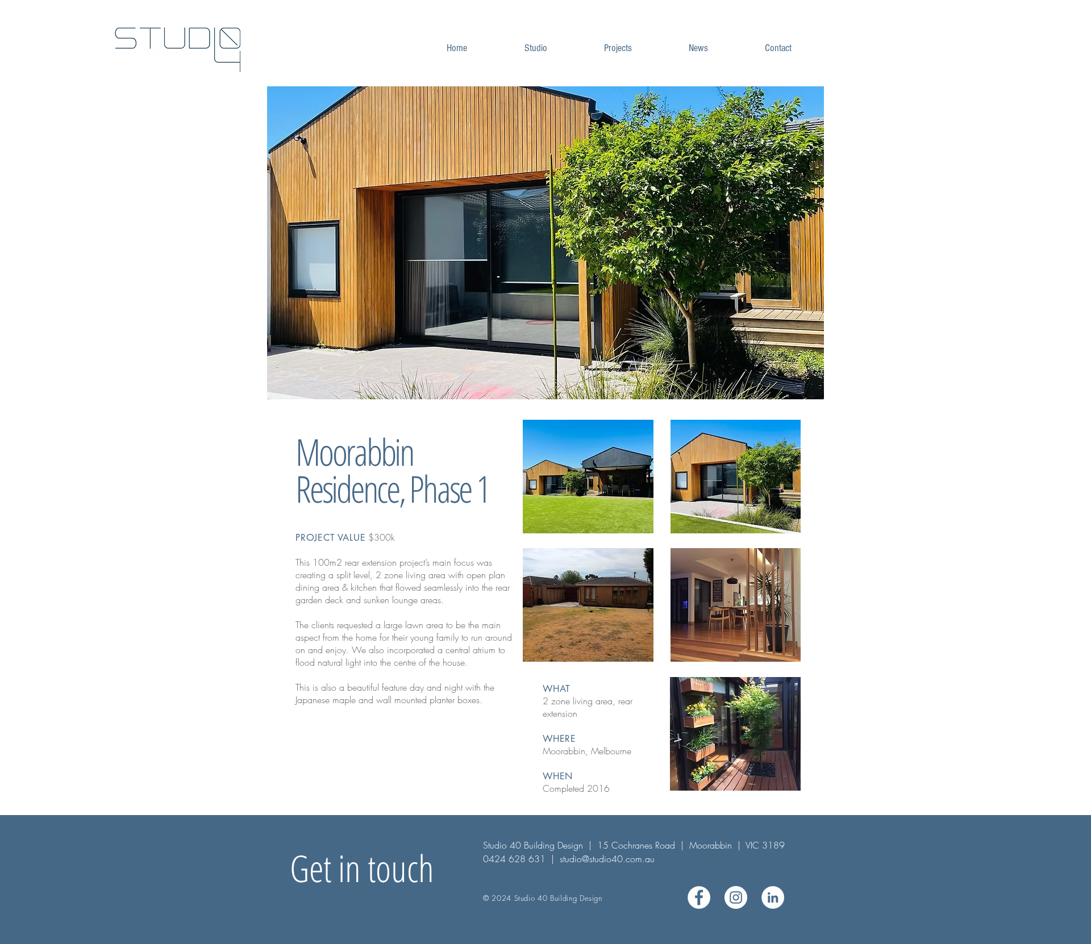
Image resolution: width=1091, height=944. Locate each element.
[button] (545, 242)
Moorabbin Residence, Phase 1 (392, 470)
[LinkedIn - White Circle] (772, 897)
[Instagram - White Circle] (735, 897)
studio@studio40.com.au (607, 859)
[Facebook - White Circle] (699, 897)
